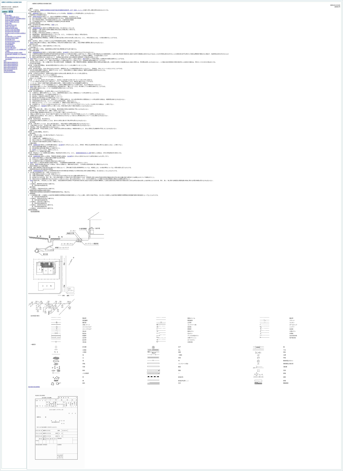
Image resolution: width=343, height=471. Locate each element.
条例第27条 (36, 144)
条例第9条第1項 (37, 28)
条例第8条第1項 (37, 52)
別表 (52, 24)
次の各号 (65, 52)
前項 (31, 42)
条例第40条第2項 (38, 170)
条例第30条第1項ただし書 (83, 153)
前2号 (34, 149)
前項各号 (43, 106)
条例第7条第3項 (37, 16)
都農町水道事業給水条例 (61, 10)
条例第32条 (36, 156)
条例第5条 (35, 13)
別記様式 (69, 13)
